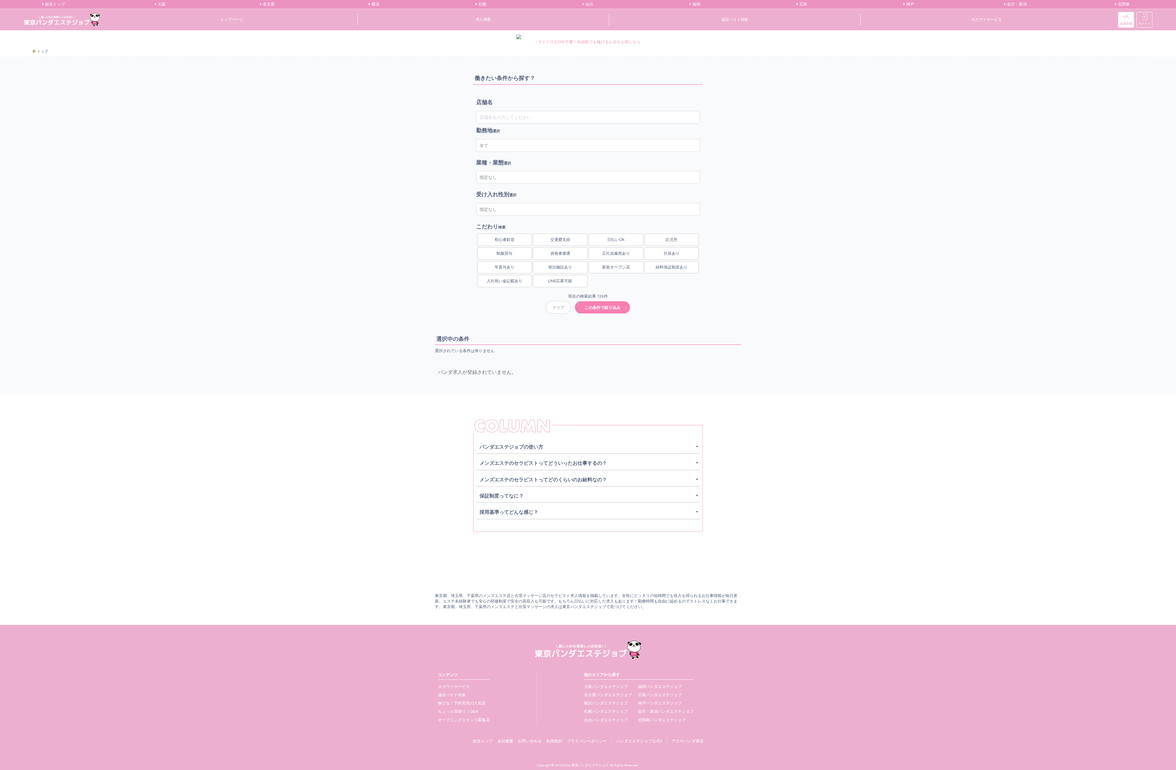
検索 (491, 227)
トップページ (231, 19)
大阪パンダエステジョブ (606, 686)
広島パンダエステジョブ (660, 695)
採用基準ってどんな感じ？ (509, 512)
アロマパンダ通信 (687, 741)
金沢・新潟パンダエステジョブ (666, 711)
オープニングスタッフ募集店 (464, 720)
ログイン (1144, 23)
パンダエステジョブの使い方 (511, 446)
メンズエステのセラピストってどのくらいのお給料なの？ (543, 479)
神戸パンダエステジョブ (660, 703)
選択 (488, 130)
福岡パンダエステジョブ (660, 686)
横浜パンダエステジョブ (606, 703)
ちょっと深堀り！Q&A (458, 711)
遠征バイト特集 (734, 19)
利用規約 (554, 741)
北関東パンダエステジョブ (662, 720)
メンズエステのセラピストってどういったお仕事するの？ (543, 463)
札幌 (481, 4)
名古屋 (268, 4)
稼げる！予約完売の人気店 (462, 703)
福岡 (695, 4)
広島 (802, 4)
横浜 (374, 4)
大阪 (161, 4)
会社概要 (505, 741)
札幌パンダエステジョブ (606, 711)
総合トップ (54, 4)
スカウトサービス (986, 19)
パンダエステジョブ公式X (639, 741)
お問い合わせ (530, 741)
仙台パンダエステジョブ (606, 720)
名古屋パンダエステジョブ (608, 695)
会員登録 (1126, 23)
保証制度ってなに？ (502, 495)
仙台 (588, 4)
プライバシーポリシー (587, 741)
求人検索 (483, 19)
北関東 (1123, 4)
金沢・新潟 (1016, 4)
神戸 (909, 4)
